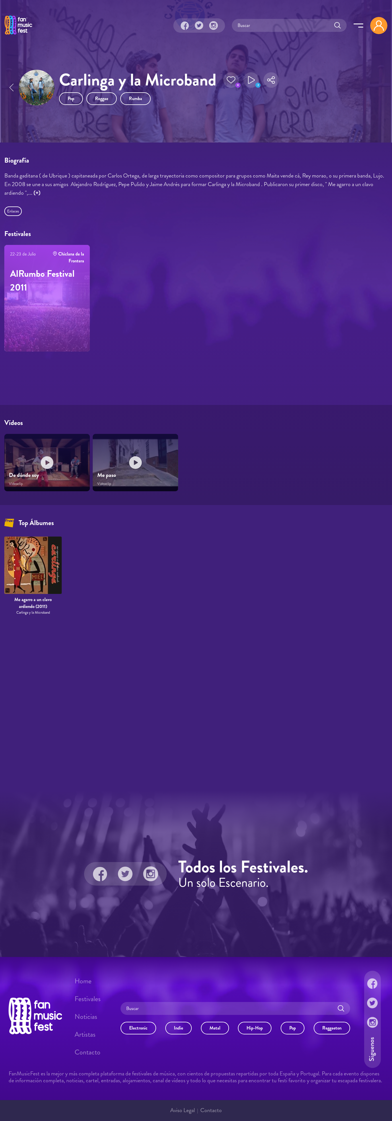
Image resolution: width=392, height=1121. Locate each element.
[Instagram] (213, 25)
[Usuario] (378, 25)
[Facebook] (185, 25)
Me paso (106, 475)
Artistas (85, 1034)
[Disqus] (196, 703)
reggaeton (331, 1028)
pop (71, 98)
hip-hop (255, 1028)
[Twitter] (199, 25)
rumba (135, 98)
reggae (101, 98)
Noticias (86, 1016)
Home (83, 981)
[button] (231, 80)
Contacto (87, 1052)
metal (214, 1028)
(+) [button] (37, 193)
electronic (138, 1028)
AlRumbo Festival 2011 (42, 280)
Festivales (88, 999)
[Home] (18, 35)
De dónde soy (24, 475)
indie (178, 1028)
